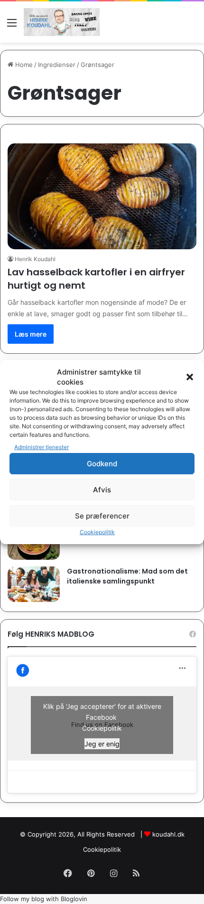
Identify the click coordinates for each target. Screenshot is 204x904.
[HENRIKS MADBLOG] (62, 22)
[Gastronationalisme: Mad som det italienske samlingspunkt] (34, 584)
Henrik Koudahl (35, 259)
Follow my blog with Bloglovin (43, 899)
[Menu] (12, 26)
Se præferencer (102, 515)
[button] (190, 377)
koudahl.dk (168, 834)
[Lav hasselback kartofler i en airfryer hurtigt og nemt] (102, 196)
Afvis (102, 489)
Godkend (102, 463)
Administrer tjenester (41, 447)
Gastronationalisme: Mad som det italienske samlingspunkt (127, 576)
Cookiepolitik (97, 532)
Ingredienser (56, 64)
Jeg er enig (102, 744)
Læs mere (30, 334)
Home (23, 64)
